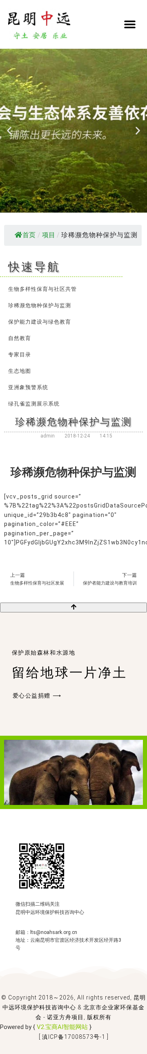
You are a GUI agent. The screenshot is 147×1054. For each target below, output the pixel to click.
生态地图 (19, 371)
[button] (129, 24)
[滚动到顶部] (73, 607)
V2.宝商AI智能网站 (62, 1027)
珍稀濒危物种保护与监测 (39, 305)
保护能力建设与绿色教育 (39, 322)
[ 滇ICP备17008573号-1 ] (74, 1037)
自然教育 (19, 338)
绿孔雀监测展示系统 (34, 404)
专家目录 (19, 354)
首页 (29, 235)
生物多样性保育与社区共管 (42, 289)
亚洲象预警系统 (28, 387)
